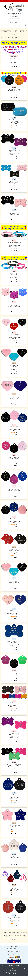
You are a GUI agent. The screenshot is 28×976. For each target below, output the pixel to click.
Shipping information (19, 965)
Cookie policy (13, 970)
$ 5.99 (14, 97)
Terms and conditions (18, 968)
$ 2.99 (14, 250)
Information (10, 965)
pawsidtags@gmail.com (17, 933)
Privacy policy (7, 968)
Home (3, 965)
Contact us (14, 967)
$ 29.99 (14, 66)
